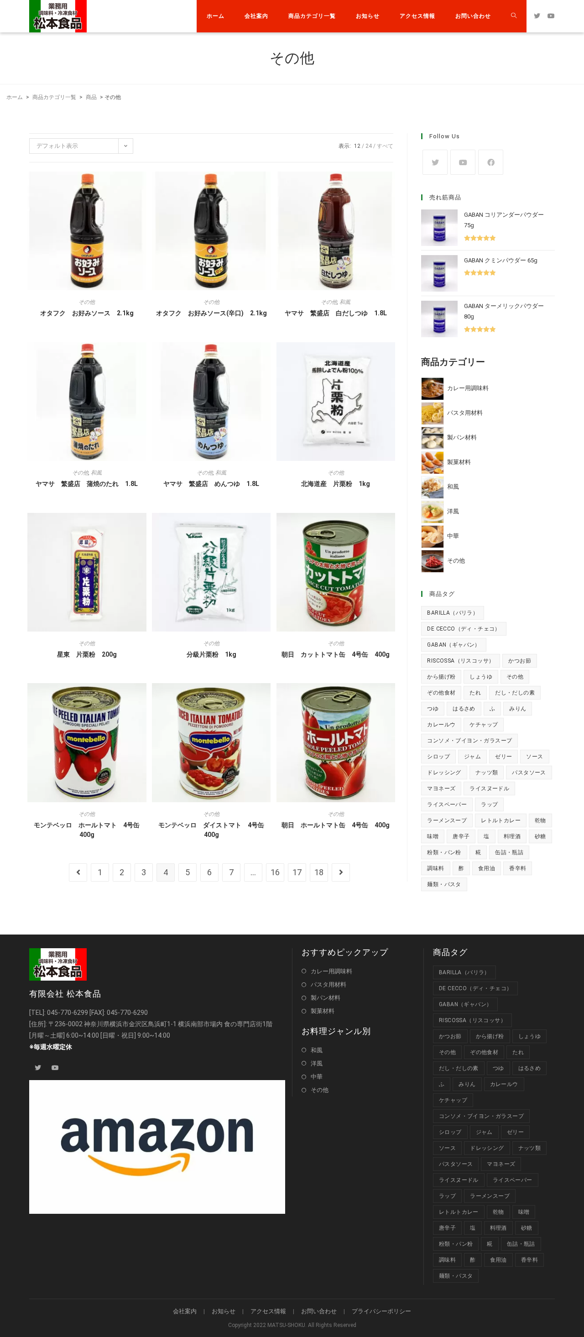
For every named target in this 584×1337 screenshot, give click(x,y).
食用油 (486, 868)
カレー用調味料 (331, 971)
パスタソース (529, 772)
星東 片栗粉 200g (87, 654)
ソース (534, 756)
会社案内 (185, 1311)
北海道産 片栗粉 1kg (335, 483)
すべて (385, 146)
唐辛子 (461, 836)
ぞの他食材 (441, 692)
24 (368, 146)
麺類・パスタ (444, 884)
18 (318, 872)
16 (275, 872)
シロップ (438, 756)
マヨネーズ (441, 788)
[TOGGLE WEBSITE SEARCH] (514, 16)
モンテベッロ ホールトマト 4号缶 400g (90, 829)
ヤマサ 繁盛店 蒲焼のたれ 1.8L (87, 483)
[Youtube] (462, 162)
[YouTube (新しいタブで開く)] (551, 16)
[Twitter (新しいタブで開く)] (537, 16)
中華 (317, 1076)
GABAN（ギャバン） (453, 645)
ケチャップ (483, 724)
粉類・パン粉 (444, 852)
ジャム (472, 756)
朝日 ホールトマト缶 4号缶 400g (336, 825)
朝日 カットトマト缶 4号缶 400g (336, 654)
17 (297, 872)
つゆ (432, 708)
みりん (517, 708)
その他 (86, 302)
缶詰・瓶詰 (509, 852)
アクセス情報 (268, 1311)
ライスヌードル (489, 788)
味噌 (432, 836)
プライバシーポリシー (381, 1311)
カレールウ (441, 724)
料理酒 (512, 836)
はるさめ (464, 708)
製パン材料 (325, 997)
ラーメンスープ (447, 820)
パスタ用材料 (328, 984)
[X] (435, 162)
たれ (475, 692)
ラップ (489, 804)
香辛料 (517, 868)
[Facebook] (490, 162)
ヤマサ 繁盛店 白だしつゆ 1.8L (336, 313)
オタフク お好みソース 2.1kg (87, 313)
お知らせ (223, 1311)
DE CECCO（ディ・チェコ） (463, 629)
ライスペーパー (447, 804)
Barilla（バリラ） (452, 613)
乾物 (540, 820)
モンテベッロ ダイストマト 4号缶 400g (214, 829)
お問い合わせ (319, 1311)
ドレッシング (444, 772)
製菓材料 (322, 1011)
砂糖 (540, 836)
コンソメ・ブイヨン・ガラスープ (469, 740)
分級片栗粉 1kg (211, 654)
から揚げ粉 (441, 677)
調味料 (435, 868)
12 (357, 146)
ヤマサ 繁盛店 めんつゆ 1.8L (211, 483)
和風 (344, 302)
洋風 (317, 1063)
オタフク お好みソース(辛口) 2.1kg (211, 313)
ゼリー (503, 756)
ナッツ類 (486, 772)
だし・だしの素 (515, 692)
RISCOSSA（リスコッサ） (460, 661)
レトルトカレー (501, 820)
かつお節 (519, 661)
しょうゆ (480, 677)
